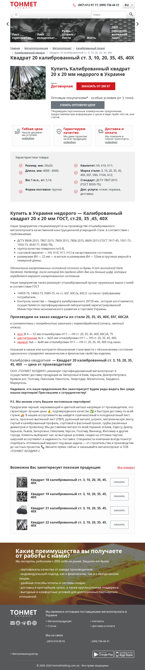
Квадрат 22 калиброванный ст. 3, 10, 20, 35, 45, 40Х (69, 524)
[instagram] (34, 623)
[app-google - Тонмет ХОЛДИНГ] (103, 654)
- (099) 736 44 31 (99, 641)
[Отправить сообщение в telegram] (24, 623)
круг (20, 334)
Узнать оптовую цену (77, 105)
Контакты (98, 621)
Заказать (119, 482)
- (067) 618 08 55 (55, 641)
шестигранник (27, 338)
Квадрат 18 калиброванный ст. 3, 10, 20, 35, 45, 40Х (69, 481)
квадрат (22, 342)
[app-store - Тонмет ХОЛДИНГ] (124, 654)
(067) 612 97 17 (88, 5)
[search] (131, 14)
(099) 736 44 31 (109, 5)
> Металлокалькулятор (24, 653)
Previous (7, 24)
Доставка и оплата (103, 626)
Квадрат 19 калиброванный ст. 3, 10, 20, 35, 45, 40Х (69, 495)
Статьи (52, 626)
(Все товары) (126, 467)
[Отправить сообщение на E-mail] (13, 623)
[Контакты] (74, 5)
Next (137, 24)
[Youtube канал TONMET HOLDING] (18, 623)
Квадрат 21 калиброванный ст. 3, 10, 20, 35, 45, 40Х (69, 509)
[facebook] (29, 623)
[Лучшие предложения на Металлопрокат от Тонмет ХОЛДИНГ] (23, 5)
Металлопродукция (59, 621)
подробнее (28, 138)
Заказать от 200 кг (95, 86)
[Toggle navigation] (16, 14)
